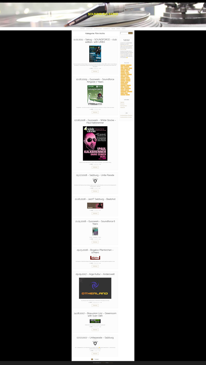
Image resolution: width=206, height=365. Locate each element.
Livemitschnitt (123, 80)
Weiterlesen (95, 71)
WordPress (103, 362)
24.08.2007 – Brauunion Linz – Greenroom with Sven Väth (95, 314)
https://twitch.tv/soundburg (126, 45)
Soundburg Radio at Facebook (126, 115)
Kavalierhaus (128, 85)
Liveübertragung (127, 66)
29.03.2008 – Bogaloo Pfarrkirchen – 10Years (95, 251)
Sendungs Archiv (123, 105)
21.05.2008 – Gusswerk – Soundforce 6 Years (95, 222)
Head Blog (111, 362)
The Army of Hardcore (124, 83)
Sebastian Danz (129, 74)
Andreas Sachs (123, 85)
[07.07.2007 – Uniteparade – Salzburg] (95, 343)
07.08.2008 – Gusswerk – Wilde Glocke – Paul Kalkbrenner (95, 121)
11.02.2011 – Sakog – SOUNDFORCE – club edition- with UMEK (95, 40)
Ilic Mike (127, 71)
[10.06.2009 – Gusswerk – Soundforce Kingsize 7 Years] (95, 95)
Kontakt (118, 28)
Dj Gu (122, 66)
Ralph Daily (122, 71)
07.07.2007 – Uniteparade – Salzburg (95, 337)
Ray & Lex (122, 88)
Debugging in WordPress (117, 1)
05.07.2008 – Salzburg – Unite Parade (95, 175)
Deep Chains (128, 80)
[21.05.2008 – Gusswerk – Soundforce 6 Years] (95, 231)
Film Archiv (95, 44)
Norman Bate (123, 69)
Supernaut (127, 94)
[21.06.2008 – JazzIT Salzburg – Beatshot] (95, 205)
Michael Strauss (123, 74)
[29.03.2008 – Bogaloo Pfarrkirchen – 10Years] (95, 257)
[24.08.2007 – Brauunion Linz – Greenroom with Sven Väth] (95, 321)
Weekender (122, 107)
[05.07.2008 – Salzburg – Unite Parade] (95, 180)
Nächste (96, 359)
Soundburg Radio (103, 14)
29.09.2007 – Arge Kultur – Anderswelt (95, 274)
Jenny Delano (123, 77)
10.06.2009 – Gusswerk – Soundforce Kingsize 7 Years (95, 80)
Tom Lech (128, 77)
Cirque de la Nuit (123, 91)
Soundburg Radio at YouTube (126, 117)
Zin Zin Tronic (123, 94)
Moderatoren (89, 28)
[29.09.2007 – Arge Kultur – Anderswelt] (95, 288)
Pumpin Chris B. (130, 91)
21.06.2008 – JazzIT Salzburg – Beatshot (95, 199)
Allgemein (122, 102)
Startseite (82, 28)
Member (123, 28)
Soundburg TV (106, 28)
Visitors (113, 28)
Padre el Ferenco (128, 88)
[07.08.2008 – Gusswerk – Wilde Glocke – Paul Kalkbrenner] (95, 143)
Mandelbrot (127, 69)
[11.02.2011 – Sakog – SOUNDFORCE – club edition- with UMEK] (95, 53)
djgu (92, 68)
